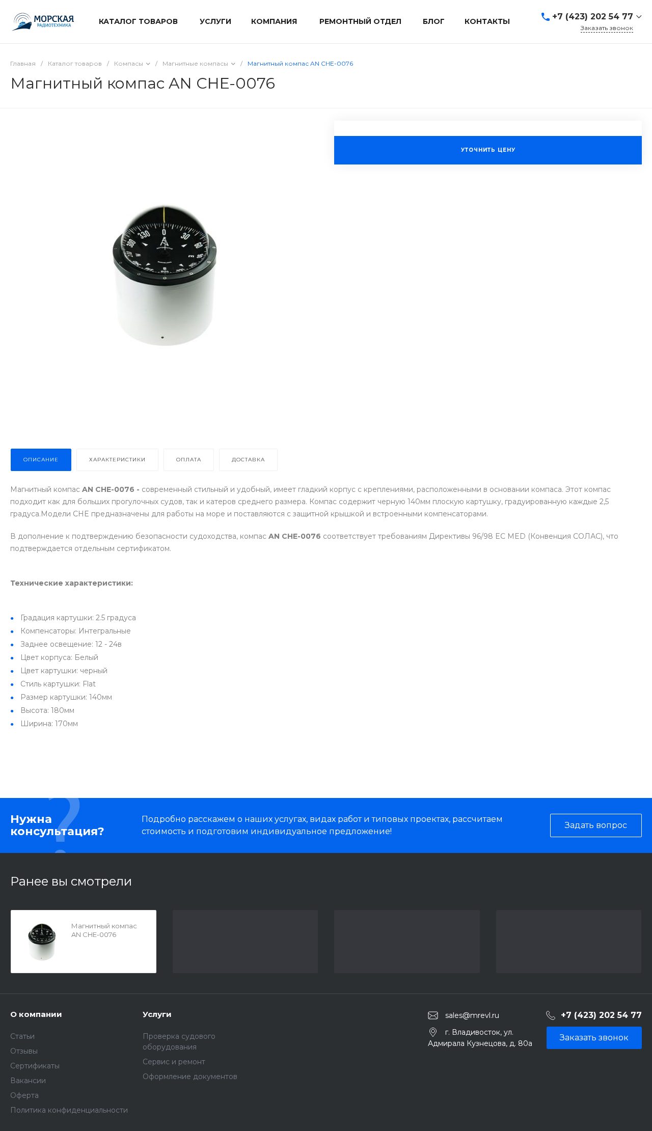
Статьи (22, 1036)
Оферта (24, 1095)
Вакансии (28, 1080)
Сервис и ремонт (174, 1061)
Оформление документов (190, 1076)
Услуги (157, 1014)
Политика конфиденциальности (69, 1110)
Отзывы (24, 1051)
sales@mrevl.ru (472, 1014)
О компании (36, 1014)
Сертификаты (35, 1065)
